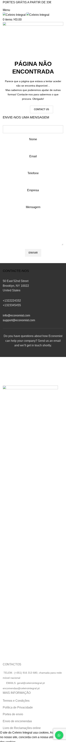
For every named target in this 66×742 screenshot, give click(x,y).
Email (33, 156)
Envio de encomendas (17, 721)
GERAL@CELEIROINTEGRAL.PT (19, 6)
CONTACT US (41, 109)
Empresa (33, 190)
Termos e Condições (16, 700)
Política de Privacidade (18, 707)
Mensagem (33, 207)
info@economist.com (16, 315)
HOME (20, 109)
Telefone (33, 173)
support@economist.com (19, 320)
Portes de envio (13, 714)
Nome (33, 139)
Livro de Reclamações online (22, 728)
